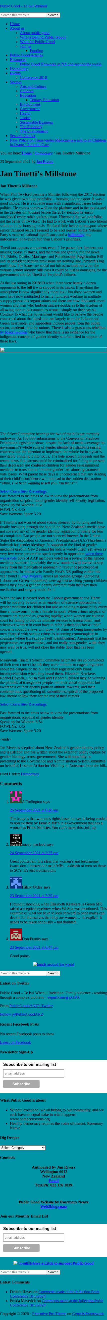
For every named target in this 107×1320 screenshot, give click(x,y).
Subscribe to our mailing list (29, 1064)
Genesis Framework (88, 1314)
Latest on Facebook (15, 1042)
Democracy (30, 774)
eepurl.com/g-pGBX (64, 997)
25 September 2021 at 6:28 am (34, 810)
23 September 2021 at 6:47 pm (34, 947)
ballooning (76, 235)
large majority (31, 576)
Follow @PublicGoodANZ (21, 1014)
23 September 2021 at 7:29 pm (34, 896)
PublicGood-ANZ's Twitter (31, 1006)
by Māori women (13, 332)
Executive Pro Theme (49, 1314)
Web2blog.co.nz (53, 1206)
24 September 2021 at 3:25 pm (34, 853)
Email (53, 1181)
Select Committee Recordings (23, 491)
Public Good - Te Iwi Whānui (23, 6)
